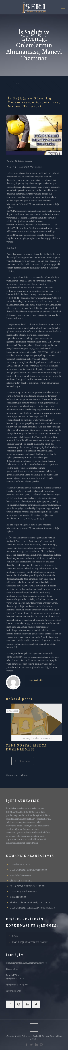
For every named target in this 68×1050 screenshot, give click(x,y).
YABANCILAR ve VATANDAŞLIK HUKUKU (31, 902)
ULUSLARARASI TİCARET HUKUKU (28, 869)
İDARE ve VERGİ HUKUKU (23, 891)
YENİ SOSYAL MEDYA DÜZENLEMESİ (26, 747)
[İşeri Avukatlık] (34, 7)
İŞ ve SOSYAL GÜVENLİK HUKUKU (27, 886)
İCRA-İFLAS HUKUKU (21, 864)
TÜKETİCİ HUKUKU (20, 875)
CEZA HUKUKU (18, 896)
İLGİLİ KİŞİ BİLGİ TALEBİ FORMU (30, 942)
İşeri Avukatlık (36, 680)
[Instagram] (41, 1044)
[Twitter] (32, 1044)
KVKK (15, 935)
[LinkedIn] (36, 1044)
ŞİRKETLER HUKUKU (21, 880)
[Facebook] (27, 1044)
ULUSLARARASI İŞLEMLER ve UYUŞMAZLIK (32, 907)
